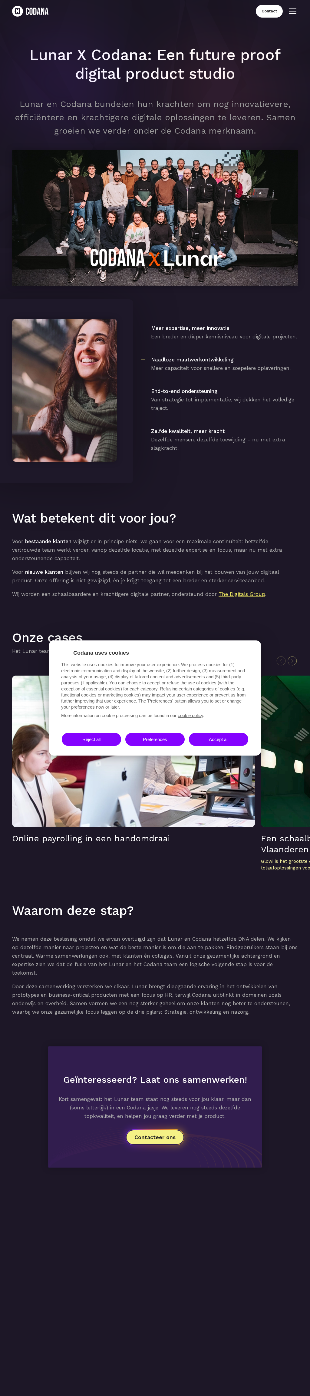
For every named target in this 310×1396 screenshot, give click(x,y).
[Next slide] (292, 660)
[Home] (30, 11)
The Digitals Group (242, 594)
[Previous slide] (281, 660)
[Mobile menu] (293, 11)
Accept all (218, 739)
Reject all (91, 739)
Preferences (155, 739)
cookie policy (190, 715)
